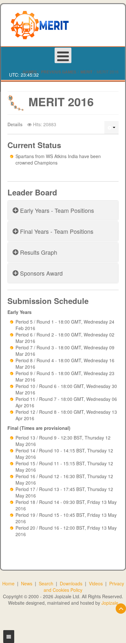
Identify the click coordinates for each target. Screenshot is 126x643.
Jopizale (109, 603)
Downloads (71, 583)
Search (46, 583)
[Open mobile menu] (63, 55)
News (26, 583)
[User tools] (111, 127)
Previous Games (58, 72)
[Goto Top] (121, 608)
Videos (96, 583)
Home (8, 583)
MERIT (86, 72)
